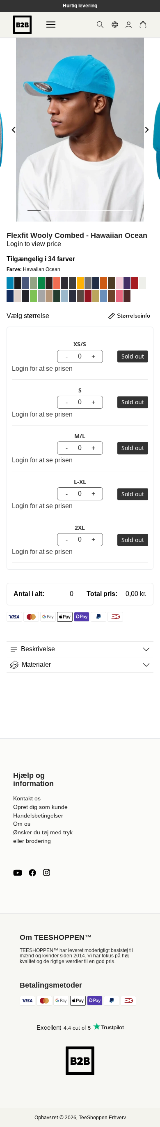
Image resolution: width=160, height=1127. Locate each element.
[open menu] (51, 24)
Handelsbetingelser (38, 815)
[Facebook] (32, 872)
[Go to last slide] (14, 130)
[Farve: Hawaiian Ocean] (10, 283)
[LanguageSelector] (115, 24)
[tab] (34, 210)
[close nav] (8, 32)
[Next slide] (146, 130)
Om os (21, 823)
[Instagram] (46, 872)
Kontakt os (27, 798)
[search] (100, 24)
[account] (129, 25)
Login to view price (34, 243)
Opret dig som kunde (40, 807)
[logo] (22, 25)
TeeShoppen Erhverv (102, 1117)
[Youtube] (17, 872)
